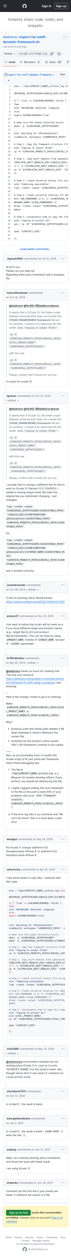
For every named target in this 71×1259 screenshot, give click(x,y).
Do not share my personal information (35, 1243)
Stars (55, 62)
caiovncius (13, 869)
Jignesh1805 (15, 258)
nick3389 (13, 1048)
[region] (35, 162)
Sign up (61, 6)
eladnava (10, 37)
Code (12, 62)
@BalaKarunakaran (47, 305)
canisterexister (16, 584)
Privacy (18, 1237)
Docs (63, 1237)
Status (40, 1237)
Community (52, 1237)
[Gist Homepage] (24, 6)
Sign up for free (18, 1212)
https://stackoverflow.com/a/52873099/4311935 (35, 601)
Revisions (31, 62)
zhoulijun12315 (16, 1091)
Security (29, 1237)
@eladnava (16, 305)
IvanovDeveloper (17, 292)
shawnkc (12, 1182)
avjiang (11, 1149)
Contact (25, 1240)
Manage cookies (41, 1240)
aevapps (12, 839)
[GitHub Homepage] (25, 1249)
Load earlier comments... (35, 248)
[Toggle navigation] (5, 6)
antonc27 (13, 616)
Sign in (46, 6)
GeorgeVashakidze (18, 1118)
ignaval (11, 395)
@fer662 (29, 305)
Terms (8, 1237)
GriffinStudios (15, 658)
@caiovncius (14, 1061)
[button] (52, 53)
